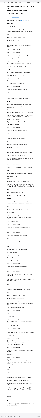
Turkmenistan (38, 416)
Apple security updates (15, 17)
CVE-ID (24, 18)
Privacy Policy (18, 416)
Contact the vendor (9, 405)
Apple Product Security (23, 20)
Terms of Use (14, 416)
